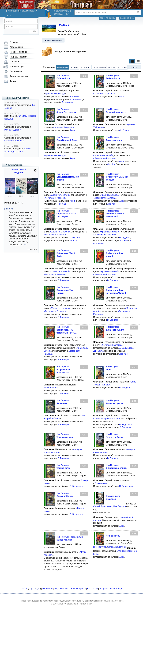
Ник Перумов (63, 75)
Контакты (64, 588)
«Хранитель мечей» (103, 155)
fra (34, 588)
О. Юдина (124, 130)
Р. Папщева (125, 427)
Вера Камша (76, 537)
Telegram (103, 588)
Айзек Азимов (19, 170)
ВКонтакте (92, 588)
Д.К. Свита (98, 351)
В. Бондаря (63, 280)
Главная (14, 42)
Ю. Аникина (75, 99)
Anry (121, 96)
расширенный (127, 18)
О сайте (24, 588)
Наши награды (78, 588)
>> (25, 244)
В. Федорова (125, 424)
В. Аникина (75, 96)
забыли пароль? (28, 11)
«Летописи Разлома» (111, 345)
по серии (122, 67)
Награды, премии (18, 57)
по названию (99, 67)
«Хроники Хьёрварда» (104, 93)
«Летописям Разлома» (104, 158)
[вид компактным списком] (138, 61)
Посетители (16, 71)
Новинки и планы (18, 52)
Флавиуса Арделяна (14, 140)
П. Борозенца (76, 486)
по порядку (62, 67)
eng (30, 588)
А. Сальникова (126, 348)
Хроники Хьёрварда (55, 93)
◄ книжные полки (53, 40)
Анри (72, 130)
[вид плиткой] (132, 61)
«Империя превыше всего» (106, 418)
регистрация (12, 11)
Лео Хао (111, 164)
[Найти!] (138, 12)
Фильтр (134, 67)
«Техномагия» (51, 387)
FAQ (56, 588)
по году (111, 67)
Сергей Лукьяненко (102, 506)
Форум (13, 81)
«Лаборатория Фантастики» (78, 604)
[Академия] (10, 193)
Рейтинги (14, 61)
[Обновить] (35, 172)
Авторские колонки (19, 76)
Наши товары (116, 588)
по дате (74, 67)
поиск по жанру (107, 18)
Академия (19, 172)
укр (38, 588)
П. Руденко (75, 237)
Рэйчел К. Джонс (12, 130)
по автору (86, 67)
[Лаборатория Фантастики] (48, 13)
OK (33, 31)
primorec (8, 209)
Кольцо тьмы (101, 483)
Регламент (47, 588)
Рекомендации (17, 66)
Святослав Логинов (116, 547)
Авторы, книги (17, 47)
